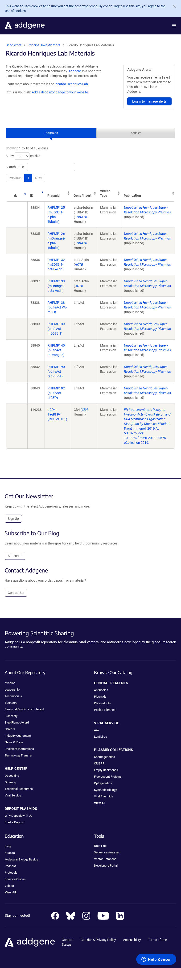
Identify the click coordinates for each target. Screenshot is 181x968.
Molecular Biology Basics (21, 859)
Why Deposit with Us (18, 815)
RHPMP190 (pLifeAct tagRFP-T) (56, 371)
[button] (174, 25)
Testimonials (13, 696)
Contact (68, 940)
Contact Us (16, 593)
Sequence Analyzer (106, 852)
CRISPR (99, 763)
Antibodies (101, 690)
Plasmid (53, 195)
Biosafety (11, 716)
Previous (15, 178)
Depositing (12, 775)
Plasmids (51, 133)
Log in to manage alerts (149, 101)
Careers (10, 729)
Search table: (15, 167)
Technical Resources (19, 789)
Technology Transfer (18, 755)
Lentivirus (100, 736)
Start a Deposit (15, 822)
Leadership (12, 689)
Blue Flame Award (17, 722)
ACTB (79, 264)
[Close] (172, 6)
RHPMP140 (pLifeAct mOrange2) (56, 350)
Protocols (11, 872)
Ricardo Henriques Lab (71, 84)
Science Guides (15, 879)
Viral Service (13, 795)
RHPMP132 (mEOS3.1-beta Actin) (56, 264)
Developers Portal (106, 865)
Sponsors (11, 702)
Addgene (75, 71)
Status (66, 944)
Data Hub (100, 846)
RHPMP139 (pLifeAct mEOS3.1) (56, 328)
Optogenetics (103, 783)
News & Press (14, 742)
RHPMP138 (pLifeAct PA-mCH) (57, 307)
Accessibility (132, 940)
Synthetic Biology (105, 790)
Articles (136, 133)
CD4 (85, 410)
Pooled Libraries (104, 710)
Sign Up (13, 518)
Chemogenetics (104, 757)
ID (31, 195)
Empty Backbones (106, 770)
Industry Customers (18, 735)
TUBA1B (81, 217)
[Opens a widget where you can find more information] (156, 960)
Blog (8, 846)
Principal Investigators (44, 45)
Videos (9, 886)
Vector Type (105, 193)
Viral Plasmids (103, 796)
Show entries (23, 156)
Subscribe (15, 556)
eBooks (10, 853)
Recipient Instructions (19, 749)
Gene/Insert (82, 195)
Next (38, 178)
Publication (132, 195)
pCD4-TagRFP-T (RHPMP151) (57, 414)
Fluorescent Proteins (108, 776)
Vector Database (105, 859)
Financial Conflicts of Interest (24, 709)
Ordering (10, 782)
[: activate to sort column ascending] (16, 193)
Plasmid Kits (102, 703)
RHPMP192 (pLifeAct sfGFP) (56, 393)
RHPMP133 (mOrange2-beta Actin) (56, 285)
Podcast (10, 866)
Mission (10, 683)
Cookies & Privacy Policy (98, 940)
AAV (96, 730)
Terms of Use (157, 940)
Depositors (13, 45)
